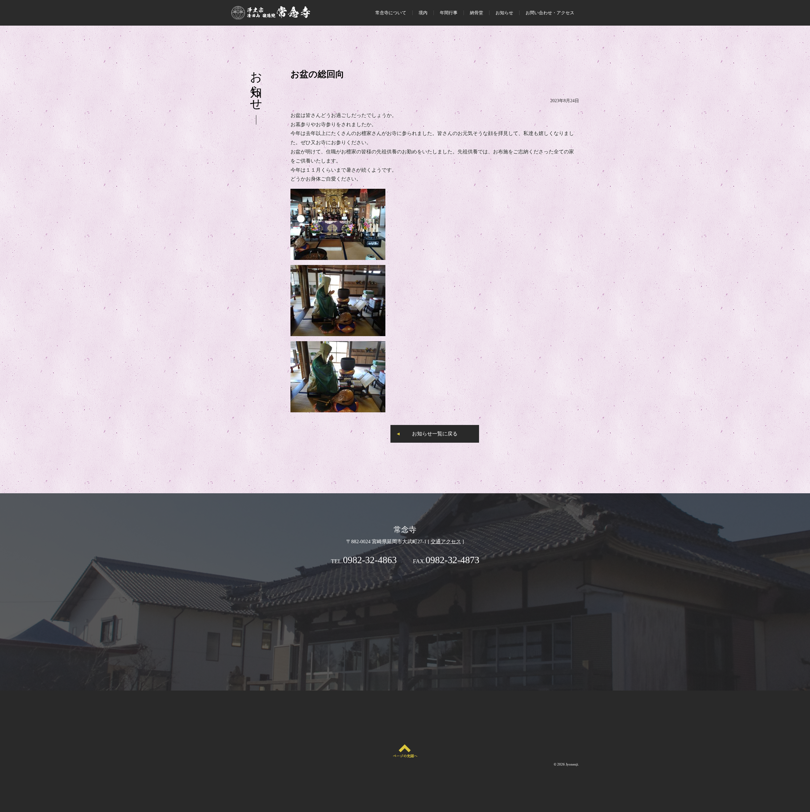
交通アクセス (446, 541)
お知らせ (504, 12)
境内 (423, 12)
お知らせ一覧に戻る (435, 433)
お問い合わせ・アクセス (550, 12)
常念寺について (390, 12)
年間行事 (449, 12)
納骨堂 (476, 12)
